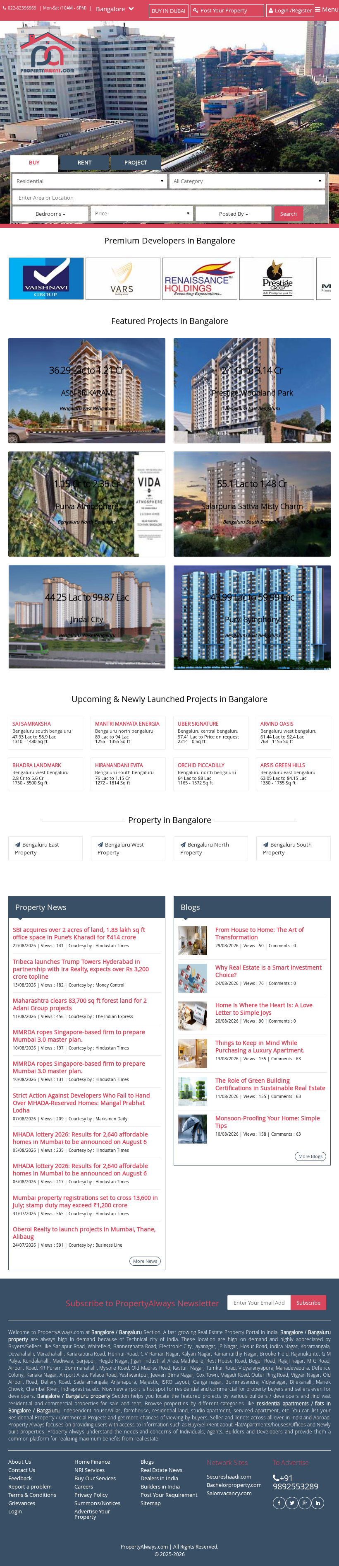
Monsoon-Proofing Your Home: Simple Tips (267, 1121)
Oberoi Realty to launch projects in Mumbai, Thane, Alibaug (84, 1232)
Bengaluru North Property (204, 848)
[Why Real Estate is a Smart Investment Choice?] (192, 978)
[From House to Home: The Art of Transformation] (192, 940)
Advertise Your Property (92, 1514)
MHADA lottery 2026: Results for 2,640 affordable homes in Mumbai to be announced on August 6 (80, 1138)
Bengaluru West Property (121, 848)
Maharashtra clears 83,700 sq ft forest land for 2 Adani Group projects (80, 1004)
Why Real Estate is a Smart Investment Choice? (268, 971)
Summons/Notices (97, 1503)
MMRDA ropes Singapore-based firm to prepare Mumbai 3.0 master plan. (79, 1035)
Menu (329, 9)
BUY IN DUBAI (169, 10)
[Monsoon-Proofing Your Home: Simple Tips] (192, 1129)
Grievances (21, 1503)
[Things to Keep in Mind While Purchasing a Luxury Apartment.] (192, 1053)
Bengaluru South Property (287, 848)
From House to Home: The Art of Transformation (259, 933)
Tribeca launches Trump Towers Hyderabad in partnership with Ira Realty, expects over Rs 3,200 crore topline (81, 969)
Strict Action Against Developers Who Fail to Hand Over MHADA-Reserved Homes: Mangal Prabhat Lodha (81, 1102)
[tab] (34, 163)
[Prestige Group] (276, 279)
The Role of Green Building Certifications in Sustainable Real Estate (270, 1084)
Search (288, 213)
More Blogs (310, 1156)
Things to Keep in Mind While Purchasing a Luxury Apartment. (260, 1046)
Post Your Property (224, 10)
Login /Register (293, 10)
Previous (14, 276)
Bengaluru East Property (37, 848)
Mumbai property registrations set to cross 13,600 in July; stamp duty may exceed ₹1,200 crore (85, 1201)
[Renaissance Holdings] (199, 279)
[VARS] (123, 279)
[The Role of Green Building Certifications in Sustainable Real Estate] (192, 1091)
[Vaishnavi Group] (46, 278)
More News (145, 1261)
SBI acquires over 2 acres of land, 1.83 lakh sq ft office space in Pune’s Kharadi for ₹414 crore (79, 933)
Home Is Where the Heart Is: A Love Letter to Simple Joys (264, 1008)
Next (324, 276)
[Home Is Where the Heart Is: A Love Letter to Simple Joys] (192, 1015)
